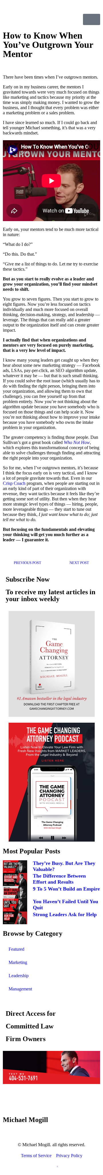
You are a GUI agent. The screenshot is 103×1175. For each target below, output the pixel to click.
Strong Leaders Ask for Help (65, 914)
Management (20, 988)
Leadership (19, 975)
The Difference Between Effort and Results (59, 879)
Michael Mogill (25, 1119)
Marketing (18, 962)
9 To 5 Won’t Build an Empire (66, 889)
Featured (16, 949)
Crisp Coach (14, 483)
